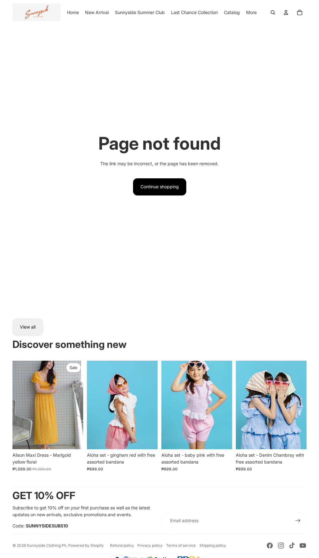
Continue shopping (159, 186)
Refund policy (122, 545)
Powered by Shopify (86, 545)
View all (28, 327)
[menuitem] (251, 12)
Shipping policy (212, 545)
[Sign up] (298, 521)
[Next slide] (78, 405)
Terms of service (181, 545)
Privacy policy (150, 545)
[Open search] (273, 12)
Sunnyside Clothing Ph (46, 545)
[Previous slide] (17, 405)
